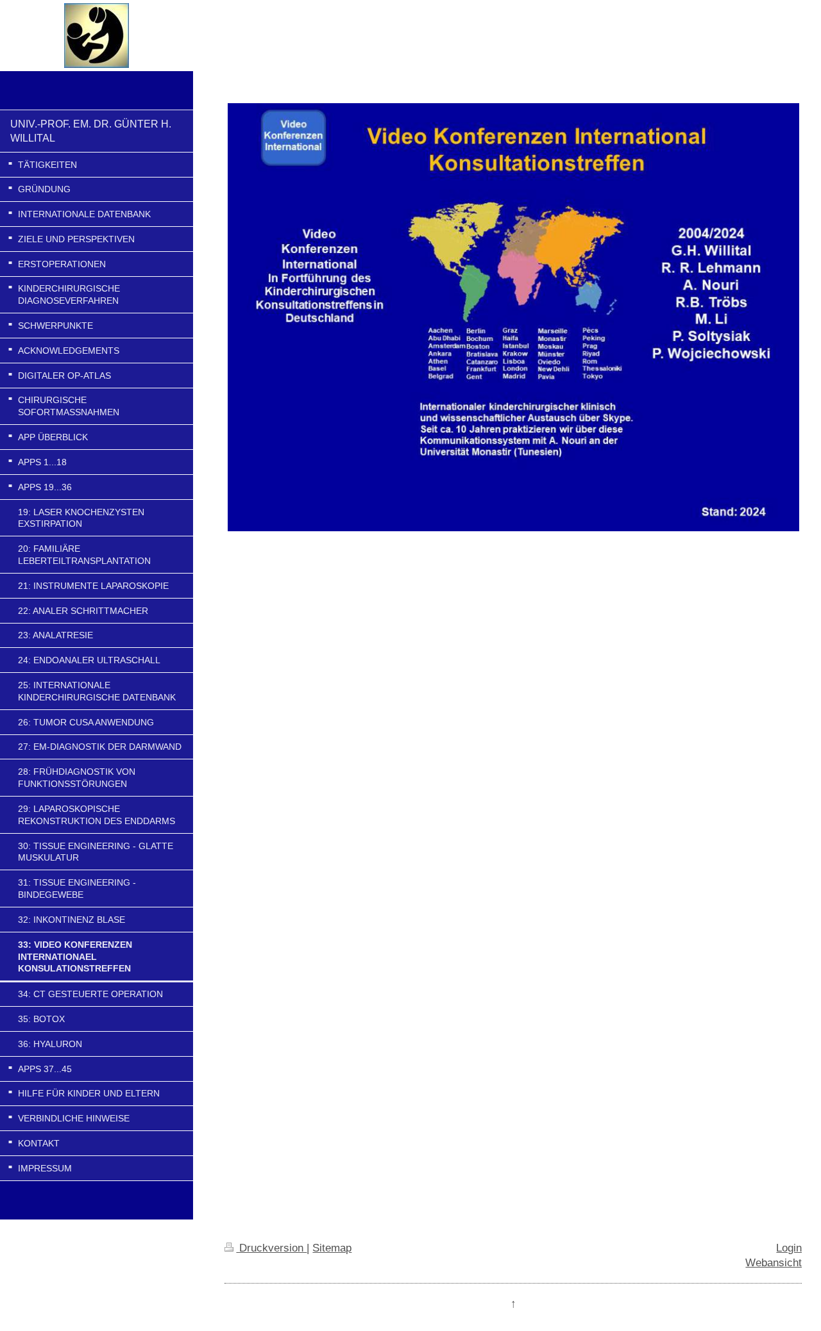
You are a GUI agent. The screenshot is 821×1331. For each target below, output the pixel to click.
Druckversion (271, 1247)
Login (789, 1247)
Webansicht (773, 1262)
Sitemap (331, 1247)
